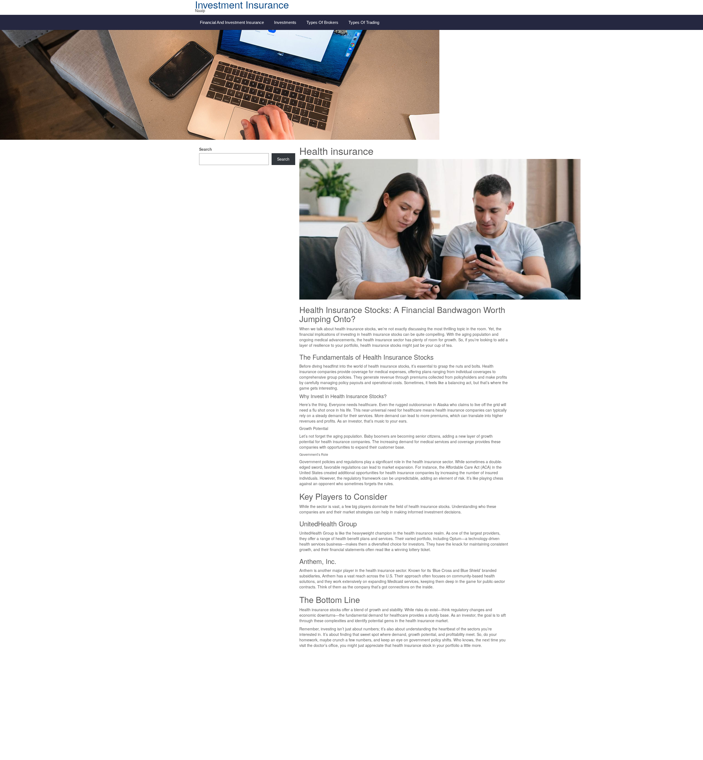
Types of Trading (363, 22)
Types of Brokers (322, 22)
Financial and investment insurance (232, 22)
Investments (285, 22)
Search (205, 149)
